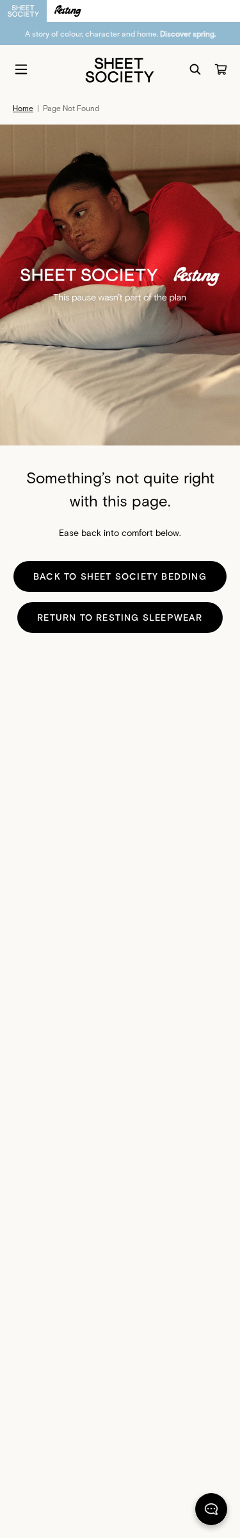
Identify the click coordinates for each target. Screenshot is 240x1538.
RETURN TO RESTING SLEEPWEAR (119, 617)
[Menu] (21, 69)
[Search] (195, 69)
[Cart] (220, 69)
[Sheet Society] (119, 69)
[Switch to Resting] (68, 11)
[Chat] (211, 1511)
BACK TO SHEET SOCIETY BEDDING (120, 576)
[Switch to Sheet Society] (23, 11)
